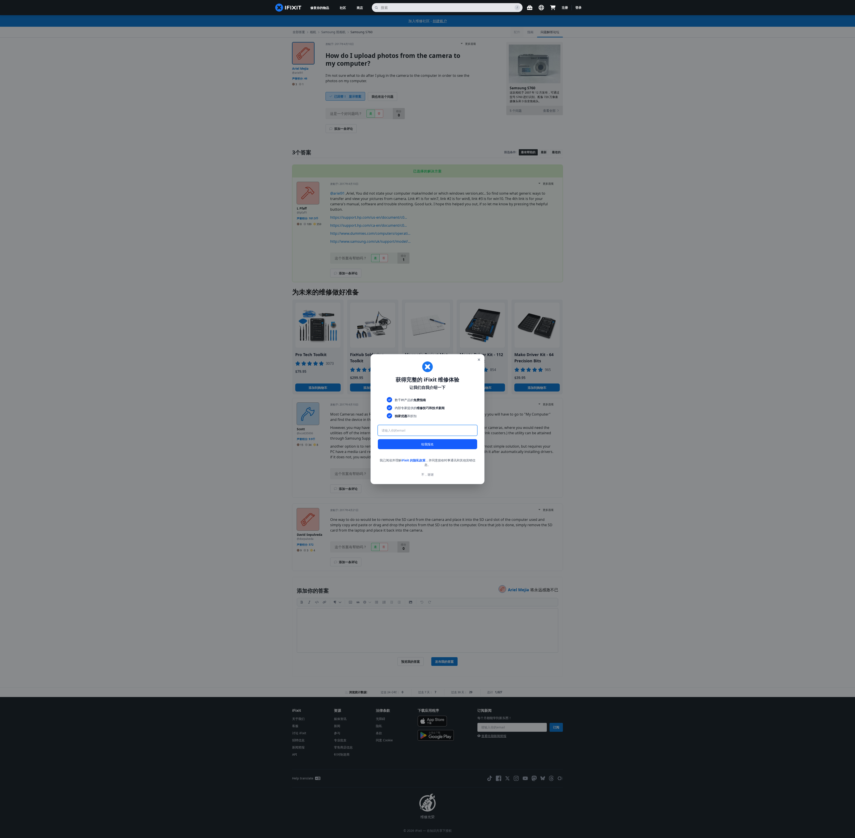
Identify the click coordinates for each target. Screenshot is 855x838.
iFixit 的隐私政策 (413, 460)
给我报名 (427, 444)
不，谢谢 (427, 474)
